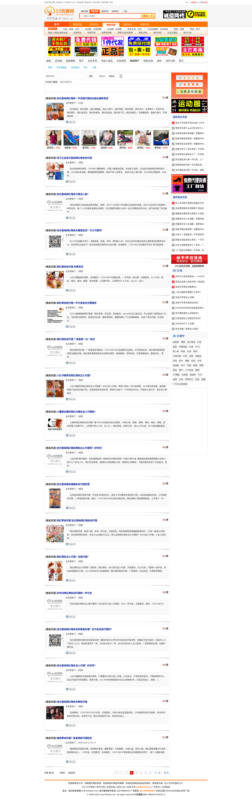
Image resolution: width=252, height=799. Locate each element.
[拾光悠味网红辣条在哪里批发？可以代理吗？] (55, 249)
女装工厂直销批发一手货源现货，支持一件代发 (196, 234)
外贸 (199, 361)
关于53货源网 (88, 787)
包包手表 (92, 61)
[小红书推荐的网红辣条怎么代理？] (55, 397)
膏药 (195, 351)
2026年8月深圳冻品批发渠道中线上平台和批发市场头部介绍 (202, 308)
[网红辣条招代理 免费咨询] (55, 288)
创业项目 (96, 2)
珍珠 (175, 361)
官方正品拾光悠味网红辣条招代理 (74, 158)
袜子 (183, 365)
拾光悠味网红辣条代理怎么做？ (73, 194)
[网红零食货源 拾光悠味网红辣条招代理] (55, 542)
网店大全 (127, 24)
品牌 (175, 379)
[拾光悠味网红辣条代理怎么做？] (55, 213)
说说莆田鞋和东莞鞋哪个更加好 (189, 208)
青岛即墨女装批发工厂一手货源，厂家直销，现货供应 (199, 154)
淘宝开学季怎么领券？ (185, 297)
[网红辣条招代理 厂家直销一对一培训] (55, 358)
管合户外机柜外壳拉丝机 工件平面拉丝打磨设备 (197, 123)
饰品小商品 (107, 61)
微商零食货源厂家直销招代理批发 (74, 738)
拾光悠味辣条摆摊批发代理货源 (73, 484)
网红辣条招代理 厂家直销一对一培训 (76, 339)
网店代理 (101, 787)
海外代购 (157, 33)
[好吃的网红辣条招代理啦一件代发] (55, 612)
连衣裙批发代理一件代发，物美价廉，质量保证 (196, 170)
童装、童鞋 (179, 29)
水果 (94, 67)
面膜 (203, 379)
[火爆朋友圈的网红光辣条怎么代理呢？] (55, 433)
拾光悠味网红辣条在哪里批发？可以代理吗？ (80, 230)
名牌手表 (91, 33)
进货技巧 (59, 2)
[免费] (204, 2)
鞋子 (81, 61)
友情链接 (166, 787)
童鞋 (197, 370)
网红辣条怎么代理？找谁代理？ (73, 557)
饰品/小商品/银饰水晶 (58, 33)
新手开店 (94, 24)
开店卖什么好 (69, 2)
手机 (111, 2)
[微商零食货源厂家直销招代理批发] (55, 757)
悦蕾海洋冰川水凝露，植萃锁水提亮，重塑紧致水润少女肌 (201, 224)
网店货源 (77, 24)
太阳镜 (185, 375)
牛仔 (200, 375)
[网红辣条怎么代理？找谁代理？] (55, 581)
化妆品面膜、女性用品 (158, 29)
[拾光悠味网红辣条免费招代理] (55, 719)
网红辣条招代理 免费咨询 (70, 266)
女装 (181, 379)
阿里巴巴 (189, 379)
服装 (48, 61)
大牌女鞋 (177, 356)
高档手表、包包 (134, 29)
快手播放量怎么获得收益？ (187, 313)
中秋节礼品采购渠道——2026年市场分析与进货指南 (199, 276)
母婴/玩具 (148, 61)
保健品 (198, 356)
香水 (181, 361)
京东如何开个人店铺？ (185, 323)
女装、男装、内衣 (71, 29)
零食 (50, 67)
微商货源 (111, 25)
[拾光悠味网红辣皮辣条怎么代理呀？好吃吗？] (55, 467)
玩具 (189, 351)
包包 (193, 361)
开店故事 (79, 2)
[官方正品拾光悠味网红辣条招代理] (55, 180)
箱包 (159, 61)
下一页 (157, 773)
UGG (197, 347)
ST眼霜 (176, 375)
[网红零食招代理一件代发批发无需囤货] (55, 325)
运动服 (58, 61)
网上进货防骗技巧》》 (174, 783)
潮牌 (183, 342)
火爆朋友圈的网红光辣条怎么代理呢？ (77, 411)
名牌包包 (77, 33)
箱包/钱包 (143, 33)
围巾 (181, 370)
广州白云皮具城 (180, 384)
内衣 (199, 342)
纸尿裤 (176, 342)
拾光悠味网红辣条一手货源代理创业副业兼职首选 (82, 98)
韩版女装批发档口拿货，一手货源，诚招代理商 (196, 240)
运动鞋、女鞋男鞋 (93, 29)
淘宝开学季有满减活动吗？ (187, 302)
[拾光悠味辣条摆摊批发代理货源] (55, 508)
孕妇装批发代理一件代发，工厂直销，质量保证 (196, 159)
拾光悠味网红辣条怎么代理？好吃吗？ (77, 665)
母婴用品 (183, 347)
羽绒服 (176, 365)
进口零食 (191, 342)
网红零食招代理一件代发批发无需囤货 (77, 303)
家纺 (175, 370)
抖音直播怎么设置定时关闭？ (188, 318)
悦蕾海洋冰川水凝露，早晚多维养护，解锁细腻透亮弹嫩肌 (201, 219)
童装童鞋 (70, 61)
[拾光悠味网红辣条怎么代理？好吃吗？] (55, 685)
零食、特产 (195, 29)
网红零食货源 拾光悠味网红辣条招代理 (77, 520)
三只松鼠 (189, 370)
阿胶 (189, 365)
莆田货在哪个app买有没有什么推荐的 (192, 128)
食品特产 (134, 61)
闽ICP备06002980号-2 (154, 794)
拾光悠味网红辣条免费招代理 (72, 702)
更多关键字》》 (66, 82)
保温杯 (193, 375)
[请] (193, 2)
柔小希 (176, 351)
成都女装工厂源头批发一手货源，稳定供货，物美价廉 (199, 149)
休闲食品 (75, 67)
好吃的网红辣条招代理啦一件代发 (74, 593)
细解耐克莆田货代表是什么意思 (189, 213)
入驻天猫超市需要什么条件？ (188, 292)
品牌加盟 (111, 787)
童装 (175, 347)
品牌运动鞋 (106, 33)
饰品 (197, 379)
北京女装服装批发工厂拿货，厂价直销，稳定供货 (197, 245)
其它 (181, 61)
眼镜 (195, 365)
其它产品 (187, 33)
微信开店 (88, 2)
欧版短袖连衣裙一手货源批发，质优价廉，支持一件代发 (200, 165)
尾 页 (166, 773)
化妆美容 (121, 61)
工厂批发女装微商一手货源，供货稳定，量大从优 (197, 250)
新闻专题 (104, 2)
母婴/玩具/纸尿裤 (125, 33)
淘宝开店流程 (49, 2)
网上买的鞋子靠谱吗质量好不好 (189, 203)
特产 (86, 67)
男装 (191, 356)
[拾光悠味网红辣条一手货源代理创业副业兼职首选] (55, 120)
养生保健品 (62, 67)
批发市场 (144, 24)
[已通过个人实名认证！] (71, 122)
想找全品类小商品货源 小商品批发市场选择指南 (197, 281)
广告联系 (156, 787)
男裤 (201, 365)
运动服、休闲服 (114, 29)
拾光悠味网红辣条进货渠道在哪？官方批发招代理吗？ (85, 629)
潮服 (187, 361)
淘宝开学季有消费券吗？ (186, 287)
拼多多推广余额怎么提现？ (187, 329)
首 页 (56, 24)
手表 (185, 356)
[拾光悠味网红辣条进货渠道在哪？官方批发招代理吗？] (55, 648)
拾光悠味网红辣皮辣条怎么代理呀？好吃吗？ (80, 448)
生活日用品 (172, 33)
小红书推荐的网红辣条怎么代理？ (74, 375)
